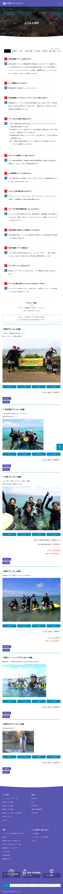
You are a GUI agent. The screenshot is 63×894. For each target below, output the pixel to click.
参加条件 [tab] (14, 51)
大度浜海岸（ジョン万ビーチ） (10, 848)
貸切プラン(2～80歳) (7, 805)
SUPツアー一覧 (6, 816)
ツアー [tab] (7, 51)
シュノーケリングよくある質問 (40, 837)
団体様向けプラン (7, 858)
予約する (6, 402)
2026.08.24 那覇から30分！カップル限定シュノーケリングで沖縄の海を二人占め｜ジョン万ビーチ (33, 885)
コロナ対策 (34, 813)
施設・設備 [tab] (52, 51)
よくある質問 (35, 833)
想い (33, 802)
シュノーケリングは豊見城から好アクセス (13, 833)
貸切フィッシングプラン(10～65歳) (11, 813)
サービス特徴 (5, 851)
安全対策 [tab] (45, 51)
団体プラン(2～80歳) (7, 809)
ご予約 (33, 840)
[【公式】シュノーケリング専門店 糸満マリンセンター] (13, 3)
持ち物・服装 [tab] (28, 51)
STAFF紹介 (34, 805)
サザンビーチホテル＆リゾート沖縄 (11, 844)
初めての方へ (35, 798)
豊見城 (4, 837)
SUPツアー (5, 820)
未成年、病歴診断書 (37, 809)
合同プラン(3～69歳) (7, 802)
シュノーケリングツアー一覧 (9, 798)
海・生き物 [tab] (37, 51)
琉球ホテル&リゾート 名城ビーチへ (11, 840)
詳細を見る (6, 398)
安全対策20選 (6, 855)
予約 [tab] (21, 51)
